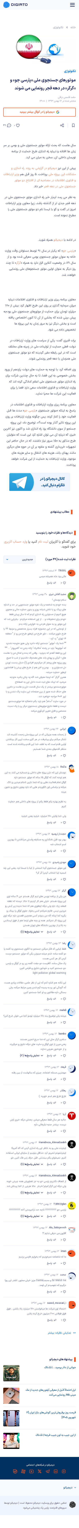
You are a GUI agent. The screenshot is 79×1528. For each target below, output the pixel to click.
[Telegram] (47, 1471)
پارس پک (44, 1508)
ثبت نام (43, 541)
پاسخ (49, 583)
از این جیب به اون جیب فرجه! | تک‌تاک (55, 1435)
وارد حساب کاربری (15, 541)
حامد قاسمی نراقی (67, 97)
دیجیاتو (58, 240)
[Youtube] (31, 1471)
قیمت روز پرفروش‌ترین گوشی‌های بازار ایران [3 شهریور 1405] (51, 1415)
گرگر (18, 263)
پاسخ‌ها (30, 932)
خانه (73, 27)
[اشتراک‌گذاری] (62, 125)
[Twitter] (39, 1471)
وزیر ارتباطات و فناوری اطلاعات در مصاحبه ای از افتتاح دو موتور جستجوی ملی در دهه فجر (39, 180)
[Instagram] (64, 1471)
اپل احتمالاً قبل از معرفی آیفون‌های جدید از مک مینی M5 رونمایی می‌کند (51, 1392)
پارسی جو (69, 251)
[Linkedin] (55, 1471)
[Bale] (15, 1471)
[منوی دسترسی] (72, 5)
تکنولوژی (58, 27)
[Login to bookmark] (73, 125)
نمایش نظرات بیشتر (59, 1333)
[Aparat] (23, 1471)
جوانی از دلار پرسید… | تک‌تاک (60, 1368)
